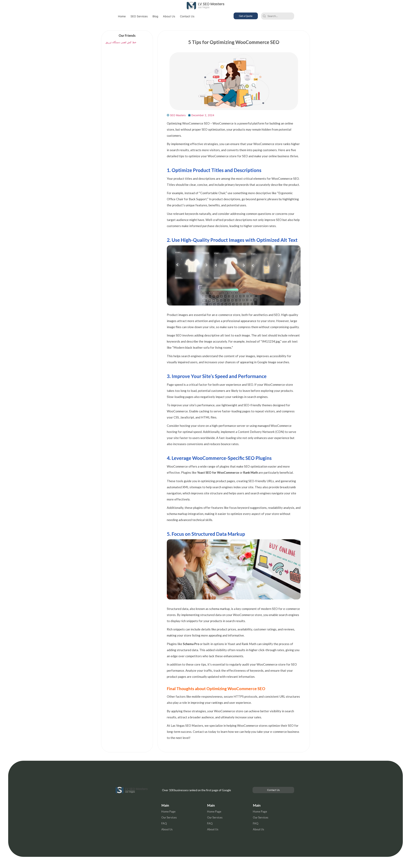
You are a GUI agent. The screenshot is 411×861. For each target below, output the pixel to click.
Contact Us (187, 16)
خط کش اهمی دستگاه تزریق (120, 42)
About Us (169, 16)
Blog (155, 16)
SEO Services (139, 16)
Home (122, 16)
